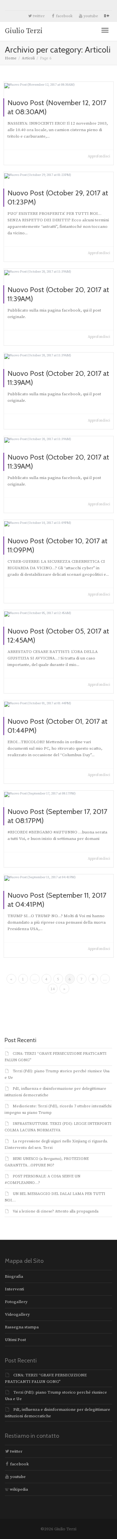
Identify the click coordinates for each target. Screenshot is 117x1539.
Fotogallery (16, 1301)
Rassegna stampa (22, 1327)
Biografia (14, 1276)
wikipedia (18, 1489)
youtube (90, 16)
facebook (63, 16)
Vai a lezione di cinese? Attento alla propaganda (55, 1211)
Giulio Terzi (24, 31)
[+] (58, 85)
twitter (38, 16)
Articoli (28, 58)
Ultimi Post (15, 1339)
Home (11, 58)
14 (52, 988)
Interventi (14, 1289)
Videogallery (17, 1314)
